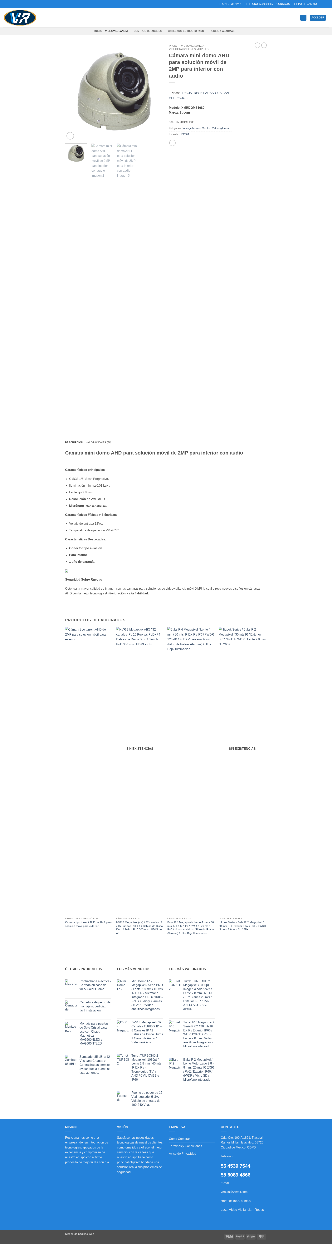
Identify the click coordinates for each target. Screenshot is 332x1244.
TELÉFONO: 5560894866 (258, 3)
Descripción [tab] (74, 442)
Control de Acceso (148, 31)
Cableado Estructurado (186, 31)
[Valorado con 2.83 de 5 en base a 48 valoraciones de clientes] (200, 87)
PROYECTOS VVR (230, 3)
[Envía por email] (172, 143)
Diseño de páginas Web (79, 1233)
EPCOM (184, 134)
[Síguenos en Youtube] (327, 4)
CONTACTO (283, 3)
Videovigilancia (116, 31)
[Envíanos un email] (323, 4)
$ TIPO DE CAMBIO (305, 3)
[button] (318, 18)
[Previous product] (264, 45)
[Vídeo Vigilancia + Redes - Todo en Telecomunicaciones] (22, 17)
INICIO (98, 31)
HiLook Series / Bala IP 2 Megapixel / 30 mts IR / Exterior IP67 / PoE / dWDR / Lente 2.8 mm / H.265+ (242, 926)
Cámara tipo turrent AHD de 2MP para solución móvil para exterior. (88, 924)
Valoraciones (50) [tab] (98, 442)
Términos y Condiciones (185, 1146)
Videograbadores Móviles (188, 49)
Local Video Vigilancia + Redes (242, 1209)
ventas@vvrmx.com (234, 1191)
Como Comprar (179, 1138)
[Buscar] (303, 18)
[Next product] (257, 45)
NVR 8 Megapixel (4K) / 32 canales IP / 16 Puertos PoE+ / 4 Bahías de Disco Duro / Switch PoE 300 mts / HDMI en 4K (139, 928)
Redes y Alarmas (222, 31)
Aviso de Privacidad (182, 1153)
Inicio (173, 45)
